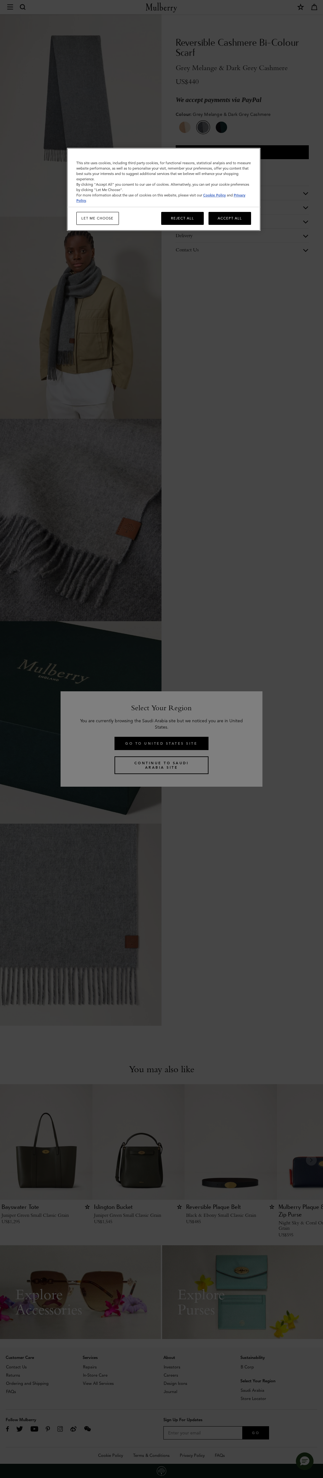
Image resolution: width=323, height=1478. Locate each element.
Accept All (230, 218)
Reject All (182, 218)
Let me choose (97, 218)
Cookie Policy (214, 195)
